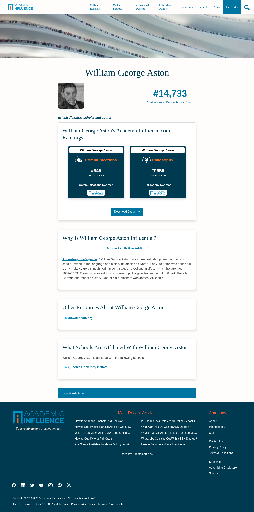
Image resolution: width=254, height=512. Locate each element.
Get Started (232, 7)
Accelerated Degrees (142, 7)
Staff (212, 432)
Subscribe (215, 461)
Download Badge (125, 211)
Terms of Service (107, 504)
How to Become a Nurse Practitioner (163, 444)
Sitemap (214, 473)
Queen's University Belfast (87, 367)
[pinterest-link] (60, 485)
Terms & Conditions (221, 453)
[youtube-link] (41, 485)
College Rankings (95, 7)
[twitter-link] (32, 485)
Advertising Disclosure (223, 467)
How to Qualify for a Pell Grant (93, 438)
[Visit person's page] (96, 193)
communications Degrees (96, 185)
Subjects (203, 7)
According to (79, 259)
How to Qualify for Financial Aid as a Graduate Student (108, 426)
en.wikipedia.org (80, 318)
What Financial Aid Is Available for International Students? (176, 432)
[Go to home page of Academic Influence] (23, 7)
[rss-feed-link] (69, 485)
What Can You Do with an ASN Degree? (166, 426)
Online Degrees (117, 7)
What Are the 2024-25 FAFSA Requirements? (102, 432)
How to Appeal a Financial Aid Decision (99, 421)
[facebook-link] (14, 485)
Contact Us (216, 441)
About (217, 7)
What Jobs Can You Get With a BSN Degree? (169, 438)
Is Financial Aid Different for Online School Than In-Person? (177, 421)
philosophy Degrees (157, 185)
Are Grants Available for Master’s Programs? (102, 444)
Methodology (217, 426)
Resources (187, 7)
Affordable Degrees (165, 7)
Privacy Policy (218, 447)
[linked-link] (23, 485)
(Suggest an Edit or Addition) (127, 248)
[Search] (247, 7)
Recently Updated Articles (137, 453)
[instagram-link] (50, 485)
